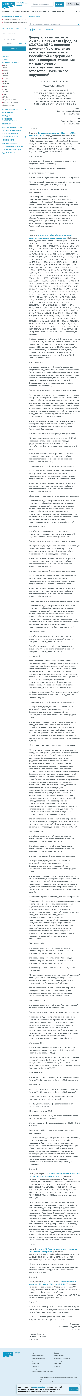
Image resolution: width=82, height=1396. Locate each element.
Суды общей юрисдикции (12, 146)
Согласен (74, 1389)
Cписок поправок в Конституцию (15, 22)
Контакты (57, 1363)
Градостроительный (10, 102)
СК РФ (5, 86)
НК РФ (5, 68)
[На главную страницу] (15, 5)
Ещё (76, 11)
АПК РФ (5, 70)
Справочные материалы (11, 130)
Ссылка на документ (45, 30)
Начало (31, 16)
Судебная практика (20, 11)
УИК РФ (5, 92)
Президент (6, 116)
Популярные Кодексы (10, 63)
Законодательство (10, 137)
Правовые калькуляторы (12, 127)
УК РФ (5, 94)
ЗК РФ (5, 81)
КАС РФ (5, 76)
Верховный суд (8, 140)
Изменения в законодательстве (9, 120)
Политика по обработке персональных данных (55, 1382)
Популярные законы (40, 11)
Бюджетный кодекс (10, 100)
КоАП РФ (6, 84)
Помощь (74, 4)
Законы (5, 59)
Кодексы (6, 11)
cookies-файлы (38, 1387)
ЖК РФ (5, 78)
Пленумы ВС (6, 124)
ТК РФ (5, 89)
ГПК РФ (5, 73)
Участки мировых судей (11, 150)
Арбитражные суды (9, 143)
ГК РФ (5, 65)
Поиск (59, 4)
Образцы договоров (10, 134)
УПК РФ (5, 97)
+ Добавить (21, 44)
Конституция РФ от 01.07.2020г (14, 19)
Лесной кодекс (8, 105)
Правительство (57, 11)
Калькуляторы (59, 1355)
